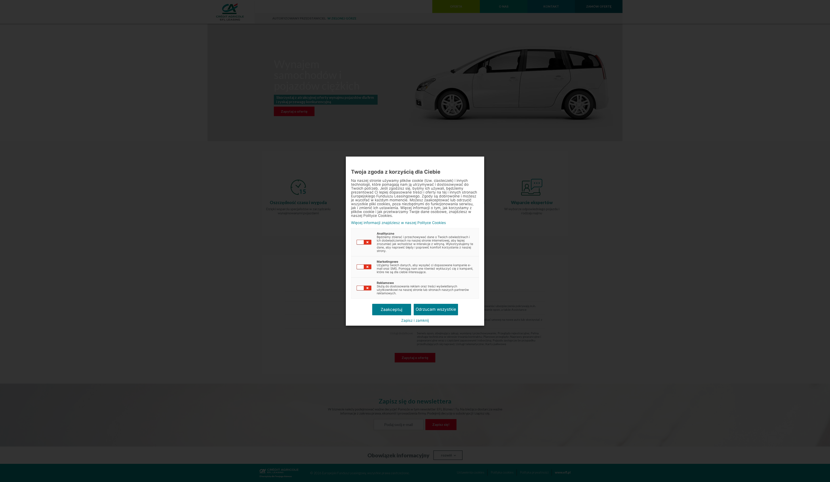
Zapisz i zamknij (415, 320)
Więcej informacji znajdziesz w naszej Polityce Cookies (398, 223)
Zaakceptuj (391, 309)
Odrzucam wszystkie (436, 309)
